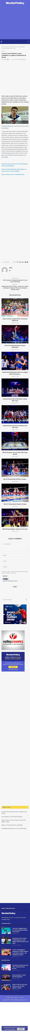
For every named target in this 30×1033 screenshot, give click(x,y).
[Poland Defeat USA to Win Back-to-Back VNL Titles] (15, 387)
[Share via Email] (27, 262)
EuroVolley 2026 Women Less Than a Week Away (14, 828)
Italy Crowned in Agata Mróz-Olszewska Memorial (15, 319)
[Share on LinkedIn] (20, 262)
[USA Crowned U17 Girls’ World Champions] (6, 977)
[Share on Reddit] (22, 262)
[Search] (28, 41)
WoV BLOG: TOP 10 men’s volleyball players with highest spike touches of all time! (20, 940)
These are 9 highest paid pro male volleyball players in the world (20, 930)
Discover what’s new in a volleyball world (13, 174)
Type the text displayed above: (10, 581)
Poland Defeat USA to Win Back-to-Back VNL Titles (15, 400)
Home (3, 46)
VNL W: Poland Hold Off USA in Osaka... (15, 479)
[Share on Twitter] (17, 262)
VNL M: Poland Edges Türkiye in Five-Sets (15, 529)
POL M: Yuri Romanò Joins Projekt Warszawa (15, 346)
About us (16, 997)
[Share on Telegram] (25, 262)
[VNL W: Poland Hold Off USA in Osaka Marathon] (15, 468)
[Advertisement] (15, 22)
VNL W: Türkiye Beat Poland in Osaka (15, 504)
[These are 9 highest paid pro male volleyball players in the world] (6, 931)
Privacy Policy (9, 997)
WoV (8, 59)
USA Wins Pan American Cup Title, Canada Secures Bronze (20, 966)
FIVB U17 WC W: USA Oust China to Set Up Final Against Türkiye (19, 986)
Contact (22, 997)
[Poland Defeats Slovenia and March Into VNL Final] (15, 414)
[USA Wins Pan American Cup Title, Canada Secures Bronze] (6, 967)
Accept (21, 1029)
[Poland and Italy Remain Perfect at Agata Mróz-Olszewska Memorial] (15, 361)
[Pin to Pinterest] (19, 262)
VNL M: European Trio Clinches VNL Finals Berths (15, 453)
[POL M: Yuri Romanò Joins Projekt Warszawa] (15, 334)
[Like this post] (14, 262)
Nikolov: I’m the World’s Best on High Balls (12, 825)
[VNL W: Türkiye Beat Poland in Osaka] (15, 493)
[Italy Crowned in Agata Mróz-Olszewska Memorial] (15, 307)
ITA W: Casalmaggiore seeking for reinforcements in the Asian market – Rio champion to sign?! (20, 952)
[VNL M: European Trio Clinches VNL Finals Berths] (15, 441)
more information (11, 1029)
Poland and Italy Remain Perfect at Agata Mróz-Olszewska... (15, 373)
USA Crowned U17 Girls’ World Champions (12, 816)
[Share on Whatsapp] (23, 262)
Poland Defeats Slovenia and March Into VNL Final (15, 426)
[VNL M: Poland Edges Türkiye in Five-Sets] (15, 518)
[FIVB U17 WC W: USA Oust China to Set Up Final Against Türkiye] (6, 987)
